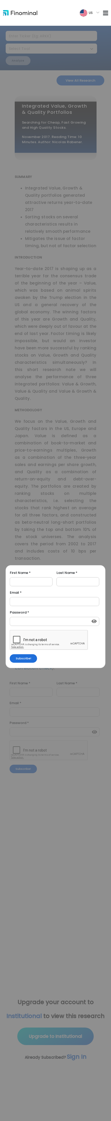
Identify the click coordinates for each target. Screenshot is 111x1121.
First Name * (20, 573)
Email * (16, 592)
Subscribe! (23, 658)
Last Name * (67, 573)
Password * (19, 612)
